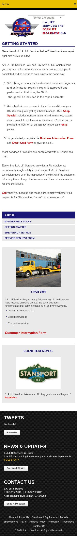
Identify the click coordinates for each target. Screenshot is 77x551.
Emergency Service (18, 232)
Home (12, 517)
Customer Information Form (25, 333)
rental (64, 124)
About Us (24, 517)
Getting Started (15, 227)
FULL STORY (11, 459)
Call (4, 192)
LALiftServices (22, 28)
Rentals (64, 517)
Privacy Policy (37, 521)
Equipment (51, 517)
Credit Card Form (22, 142)
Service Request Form (20, 238)
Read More (11, 397)
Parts (24, 521)
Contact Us (39, 526)
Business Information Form (57, 138)
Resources (68, 521)
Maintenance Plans (18, 221)
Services (37, 517)
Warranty (53, 521)
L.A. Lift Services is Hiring (18, 453)
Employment (11, 521)
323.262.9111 (50, 33)
